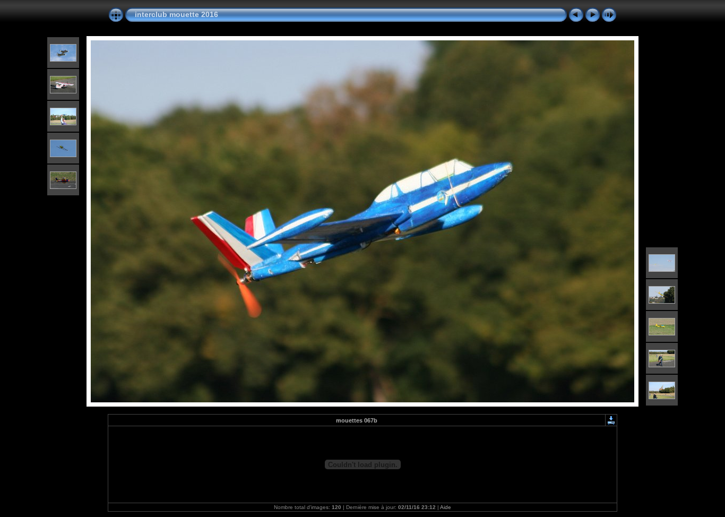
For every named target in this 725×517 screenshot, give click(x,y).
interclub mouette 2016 (176, 14)
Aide (445, 507)
